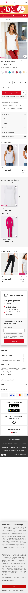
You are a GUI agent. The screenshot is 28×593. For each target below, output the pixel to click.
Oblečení (8, 19)
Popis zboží (5, 114)
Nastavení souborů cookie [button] (17, 450)
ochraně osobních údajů (8, 580)
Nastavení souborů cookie (19, 590)
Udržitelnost (5, 128)
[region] (14, 557)
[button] (2, 2)
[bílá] (2, 72)
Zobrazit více (12, 337)
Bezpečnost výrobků (8, 132)
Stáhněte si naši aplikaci (14, 402)
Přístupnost (5, 447)
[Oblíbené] (22, 2)
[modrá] (20, 72)
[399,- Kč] (9, 155)
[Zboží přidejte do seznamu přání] (24, 93)
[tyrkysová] (9, 72)
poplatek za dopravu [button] (13, 67)
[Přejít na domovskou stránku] (6, 2)
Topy (12, 19)
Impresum (12, 447)
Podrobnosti (5, 119)
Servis (3, 385)
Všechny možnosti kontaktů (12, 360)
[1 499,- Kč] (9, 227)
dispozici (5, 547)
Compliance (7, 450)
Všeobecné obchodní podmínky (10, 443)
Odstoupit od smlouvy (14, 439)
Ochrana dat (23, 443)
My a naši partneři (7, 527)
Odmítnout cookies (6, 590)
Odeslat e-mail (10, 356)
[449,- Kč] (9, 264)
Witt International (7, 380)
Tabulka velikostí (7, 87)
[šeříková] (13, 72)
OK (14, 586)
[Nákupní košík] (26, 2)
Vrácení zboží (6, 123)
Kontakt (4, 351)
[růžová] (6, 72)
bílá (2, 75)
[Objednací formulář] (18, 2)
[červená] (17, 72)
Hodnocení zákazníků (8, 136)
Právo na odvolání (21, 447)
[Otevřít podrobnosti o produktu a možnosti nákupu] (16, 205)
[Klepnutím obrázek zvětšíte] (25, 56)
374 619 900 (6, 374)
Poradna (4, 389)
